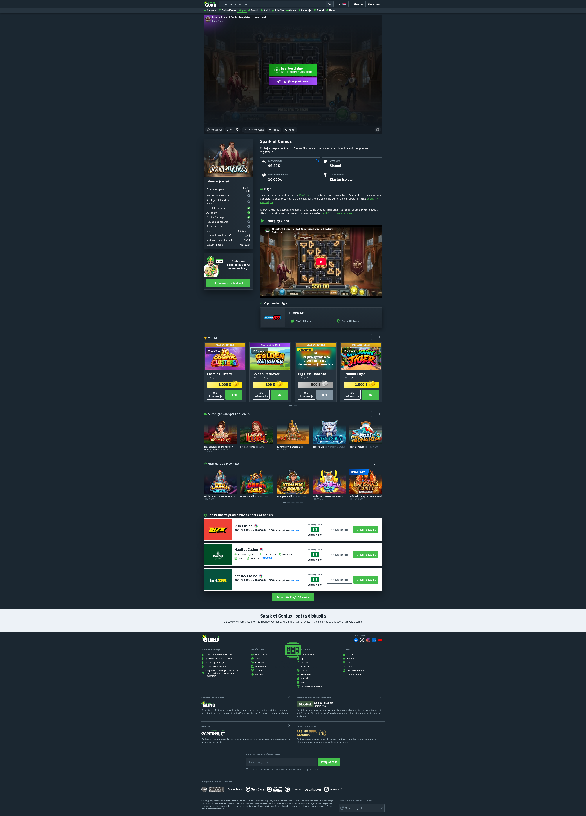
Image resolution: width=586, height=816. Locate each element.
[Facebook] (356, 640)
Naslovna (211, 10)
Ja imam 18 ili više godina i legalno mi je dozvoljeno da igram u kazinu (285, 769)
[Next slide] (379, 337)
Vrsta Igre (335, 160)
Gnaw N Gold (254, 496)
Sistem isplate (337, 174)
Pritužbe (279, 10)
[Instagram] (368, 640)
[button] (290, 130)
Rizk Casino (243, 526)
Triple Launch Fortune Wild (220, 497)
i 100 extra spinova (267, 530)
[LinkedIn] (374, 640)
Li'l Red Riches (252, 447)
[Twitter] (362, 640)
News (332, 10)
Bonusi (254, 10)
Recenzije (306, 10)
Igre (244, 10)
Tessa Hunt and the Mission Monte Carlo (218, 449)
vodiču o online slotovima (337, 213)
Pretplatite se (329, 762)
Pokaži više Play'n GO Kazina (293, 597)
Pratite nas (360, 635)
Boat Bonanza (363, 447)
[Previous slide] (374, 337)
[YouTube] (380, 640)
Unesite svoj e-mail (256, 759)
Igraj (234, 394)
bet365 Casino (246, 576)
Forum (292, 10)
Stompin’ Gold (291, 496)
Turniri (320, 10)
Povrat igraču (275, 160)
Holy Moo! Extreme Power (328, 497)
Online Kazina (229, 10)
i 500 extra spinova (267, 580)
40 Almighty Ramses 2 (290, 448)
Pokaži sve (267, 558)
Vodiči (267, 10)
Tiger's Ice (329, 447)
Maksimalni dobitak (278, 174)
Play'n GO (218, 21)
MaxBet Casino (246, 549)
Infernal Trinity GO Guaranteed (365, 497)
